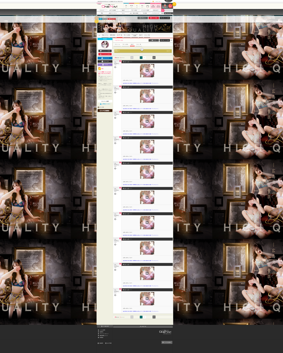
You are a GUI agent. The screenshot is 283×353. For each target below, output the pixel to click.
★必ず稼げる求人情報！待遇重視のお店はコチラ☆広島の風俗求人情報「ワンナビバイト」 (141, 83)
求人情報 (145, 13)
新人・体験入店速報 (134, 13)
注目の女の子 (155, 10)
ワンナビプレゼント (171, 5)
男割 (102, 13)
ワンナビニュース (155, 13)
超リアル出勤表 (113, 10)
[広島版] (110, 7)
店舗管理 (101, 343)
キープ (158, 1)
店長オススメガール (113, 13)
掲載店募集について (104, 335)
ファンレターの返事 (145, 10)
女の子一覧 (119, 35)
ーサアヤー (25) (119, 40)
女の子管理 (109, 343)
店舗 (162, 10)
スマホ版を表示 (106, 326)
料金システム (105, 35)
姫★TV (123, 10)
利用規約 (101, 337)
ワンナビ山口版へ (167, 342)
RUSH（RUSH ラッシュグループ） (108, 21)
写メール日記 (134, 10)
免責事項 (101, 331)
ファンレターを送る (106, 54)
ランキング (102, 10)
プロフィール (117, 44)
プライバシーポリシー (104, 333)
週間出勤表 (112, 35)
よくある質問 (102, 330)
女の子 (162, 13)
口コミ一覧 (147, 35)
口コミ (123, 13)
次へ (154, 57)
